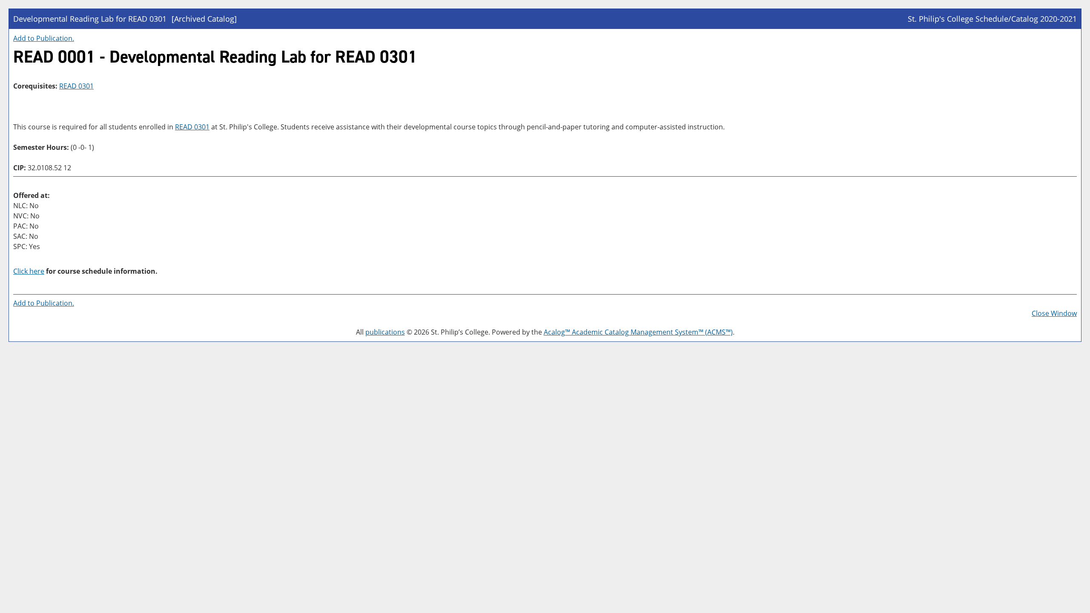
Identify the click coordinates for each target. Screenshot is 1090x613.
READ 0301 (76, 86)
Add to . (43, 38)
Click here (28, 271)
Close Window (1054, 313)
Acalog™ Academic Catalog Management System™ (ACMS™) (638, 332)
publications (385, 332)
